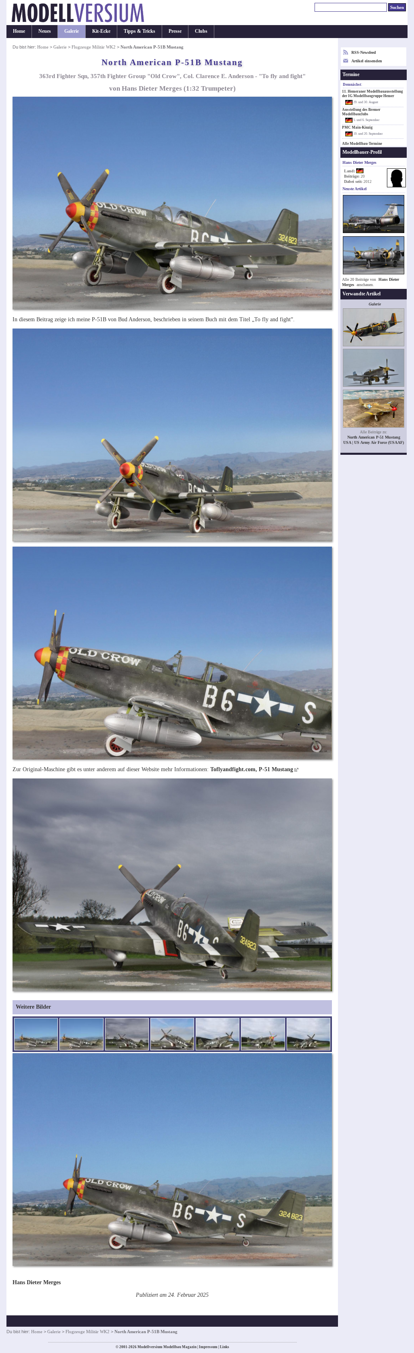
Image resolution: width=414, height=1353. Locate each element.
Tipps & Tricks (139, 31)
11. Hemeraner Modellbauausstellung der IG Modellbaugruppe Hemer (372, 93)
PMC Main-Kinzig (357, 127)
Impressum (208, 1347)
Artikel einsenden (366, 61)
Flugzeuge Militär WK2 (94, 47)
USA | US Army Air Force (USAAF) (373, 442)
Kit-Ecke (101, 31)
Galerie (71, 31)
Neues (44, 31)
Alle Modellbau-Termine (362, 144)
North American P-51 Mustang (373, 437)
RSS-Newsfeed (363, 52)
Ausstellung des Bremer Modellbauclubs (361, 112)
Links (224, 1347)
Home (19, 31)
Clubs (201, 31)
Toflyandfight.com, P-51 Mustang (251, 769)
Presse (175, 31)
